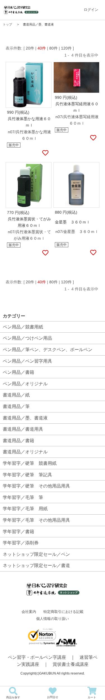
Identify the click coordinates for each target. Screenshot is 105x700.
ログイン (91, 10)
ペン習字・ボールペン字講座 (37, 657)
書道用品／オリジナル (25, 451)
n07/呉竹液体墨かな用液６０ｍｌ (29, 135)
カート (92, 697)
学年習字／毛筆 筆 (23, 497)
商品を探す (13, 697)
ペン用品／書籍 (18, 372)
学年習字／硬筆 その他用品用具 (36, 486)
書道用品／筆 (16, 406)
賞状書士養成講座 (70, 664)
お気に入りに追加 (45, 153)
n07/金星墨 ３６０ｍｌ (77, 231)
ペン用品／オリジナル (25, 383)
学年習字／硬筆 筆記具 (27, 474)
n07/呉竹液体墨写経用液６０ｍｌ (77, 120)
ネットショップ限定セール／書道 (36, 565)
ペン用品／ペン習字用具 (27, 361)
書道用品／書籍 (18, 440)
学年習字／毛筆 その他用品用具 (36, 520)
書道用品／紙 (16, 395)
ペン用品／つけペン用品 (27, 338)
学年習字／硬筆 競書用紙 (30, 463)
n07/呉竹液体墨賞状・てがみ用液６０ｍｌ (29, 235)
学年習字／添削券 (21, 542)
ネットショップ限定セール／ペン (36, 554)
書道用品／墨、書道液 (25, 418)
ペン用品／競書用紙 (23, 327)
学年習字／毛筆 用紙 (25, 508)
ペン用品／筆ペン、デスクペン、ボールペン (47, 349)
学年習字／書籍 (18, 531)
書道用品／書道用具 (23, 429)
